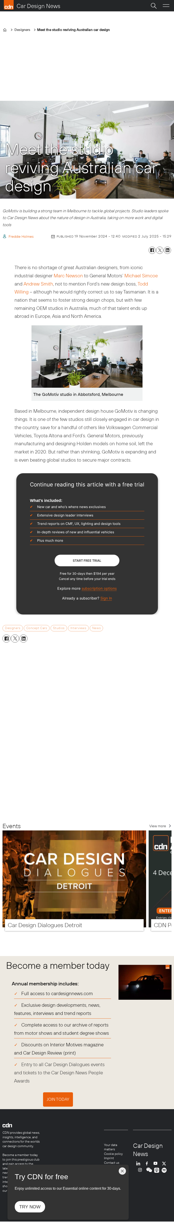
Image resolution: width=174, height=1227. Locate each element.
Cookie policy (113, 1154)
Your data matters (110, 1147)
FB (148, 1163)
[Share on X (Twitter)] (159, 250)
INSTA (141, 1170)
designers (12, 628)
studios (59, 628)
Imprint (109, 1158)
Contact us (111, 1163)
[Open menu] (166, 5)
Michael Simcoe (141, 275)
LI (139, 1163)
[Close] (122, 1171)
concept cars (36, 628)
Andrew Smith (38, 284)
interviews (78, 628)
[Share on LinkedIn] (167, 250)
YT (156, 1163)
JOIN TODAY (58, 1099)
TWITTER (165, 1163)
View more (157, 826)
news (96, 628)
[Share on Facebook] (152, 250)
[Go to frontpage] (32, 5)
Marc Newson (68, 275)
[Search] (153, 5)
